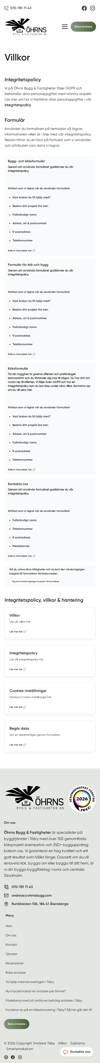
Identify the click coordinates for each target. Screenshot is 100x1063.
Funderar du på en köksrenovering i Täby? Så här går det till (49, 1010)
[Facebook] (84, 8)
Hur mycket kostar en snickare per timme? (36, 991)
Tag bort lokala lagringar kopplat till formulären (35, 581)
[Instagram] (92, 8)
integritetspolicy (18, 105)
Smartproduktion (19, 1049)
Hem (9, 926)
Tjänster (11, 954)
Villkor (62, 1043)
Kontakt (11, 944)
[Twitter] (20, 1057)
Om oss (11, 935)
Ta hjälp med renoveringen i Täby (30, 982)
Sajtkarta (77, 1043)
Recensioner (14, 963)
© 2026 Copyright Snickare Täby (29, 1043)
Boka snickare (83, 26)
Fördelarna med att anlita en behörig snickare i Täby (44, 1000)
